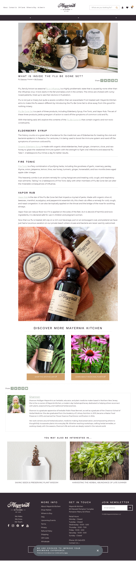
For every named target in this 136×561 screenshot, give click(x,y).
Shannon (24, 79)
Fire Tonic (22, 166)
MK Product (38, 79)
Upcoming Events (48, 520)
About (5, 7)
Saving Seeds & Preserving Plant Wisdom (36, 482)
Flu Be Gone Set (25, 111)
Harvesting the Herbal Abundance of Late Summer (99, 482)
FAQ (42, 517)
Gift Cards (21, 7)
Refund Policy (46, 531)
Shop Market (46, 510)
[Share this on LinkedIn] (109, 80)
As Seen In (41, 7)
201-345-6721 (80, 540)
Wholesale (45, 542)
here (66, 553)
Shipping (44, 534)
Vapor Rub (23, 197)
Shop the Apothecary (45, 377)
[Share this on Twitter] (105, 80)
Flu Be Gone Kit (74, 120)
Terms (43, 524)
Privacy (44, 527)
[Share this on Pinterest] (112, 80)
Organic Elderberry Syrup (29, 146)
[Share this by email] (116, 80)
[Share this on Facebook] (101, 80)
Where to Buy (31, 7)
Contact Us (13, 7)
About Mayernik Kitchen (51, 506)
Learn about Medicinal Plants (89, 377)
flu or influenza (53, 89)
